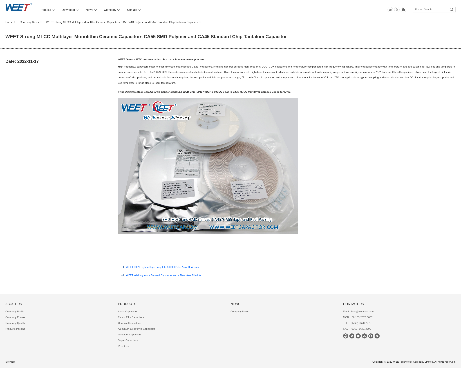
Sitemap (10, 361)
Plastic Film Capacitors (131, 317)
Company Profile (14, 311)
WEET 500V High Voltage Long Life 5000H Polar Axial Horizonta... (163, 267)
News (89, 9)
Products (45, 9)
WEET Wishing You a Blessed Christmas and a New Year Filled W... (164, 275)
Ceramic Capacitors (129, 323)
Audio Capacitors (127, 311)
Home (9, 22)
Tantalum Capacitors (129, 334)
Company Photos (15, 317)
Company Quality (15, 323)
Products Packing (15, 328)
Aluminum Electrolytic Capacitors (136, 328)
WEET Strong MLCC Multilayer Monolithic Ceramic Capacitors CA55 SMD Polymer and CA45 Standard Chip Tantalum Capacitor (122, 22)
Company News (29, 22)
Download (68, 9)
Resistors (123, 346)
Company (110, 9)
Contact (132, 9)
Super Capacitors (128, 340)
